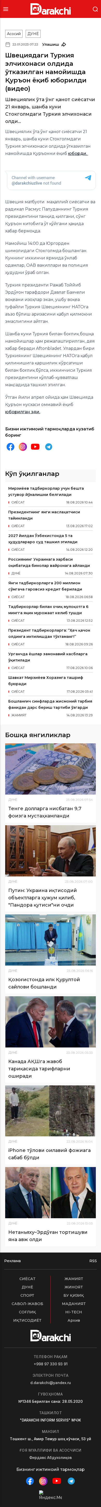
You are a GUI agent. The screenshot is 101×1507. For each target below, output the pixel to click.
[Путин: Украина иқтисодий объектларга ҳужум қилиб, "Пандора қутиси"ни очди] (50, 850)
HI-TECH (73, 1312)
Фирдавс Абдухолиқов (50, 1457)
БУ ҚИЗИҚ (73, 1295)
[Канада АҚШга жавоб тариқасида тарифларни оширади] (50, 1021)
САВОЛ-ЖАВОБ (27, 1303)
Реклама (12, 1261)
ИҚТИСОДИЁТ (27, 1320)
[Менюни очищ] (5, 9)
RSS (93, 1261)
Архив (74, 1320)
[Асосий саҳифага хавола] (50, 9)
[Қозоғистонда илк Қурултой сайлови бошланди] (50, 940)
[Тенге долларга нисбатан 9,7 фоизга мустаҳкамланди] (50, 769)
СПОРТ (27, 1295)
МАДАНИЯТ (74, 1303)
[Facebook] (10, 447)
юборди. (78, 153)
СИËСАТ (27, 1278)
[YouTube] (35, 447)
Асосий (14, 33)
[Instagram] (23, 447)
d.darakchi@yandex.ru (50, 1382)
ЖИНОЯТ (73, 1287)
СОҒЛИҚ (27, 1312)
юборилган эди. (22, 411)
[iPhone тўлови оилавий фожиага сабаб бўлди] (50, 1111)
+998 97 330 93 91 (51, 1364)
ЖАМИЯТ (73, 1278)
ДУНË (33, 33)
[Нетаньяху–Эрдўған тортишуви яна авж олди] (50, 1192)
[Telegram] (49, 447)
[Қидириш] (95, 9)
